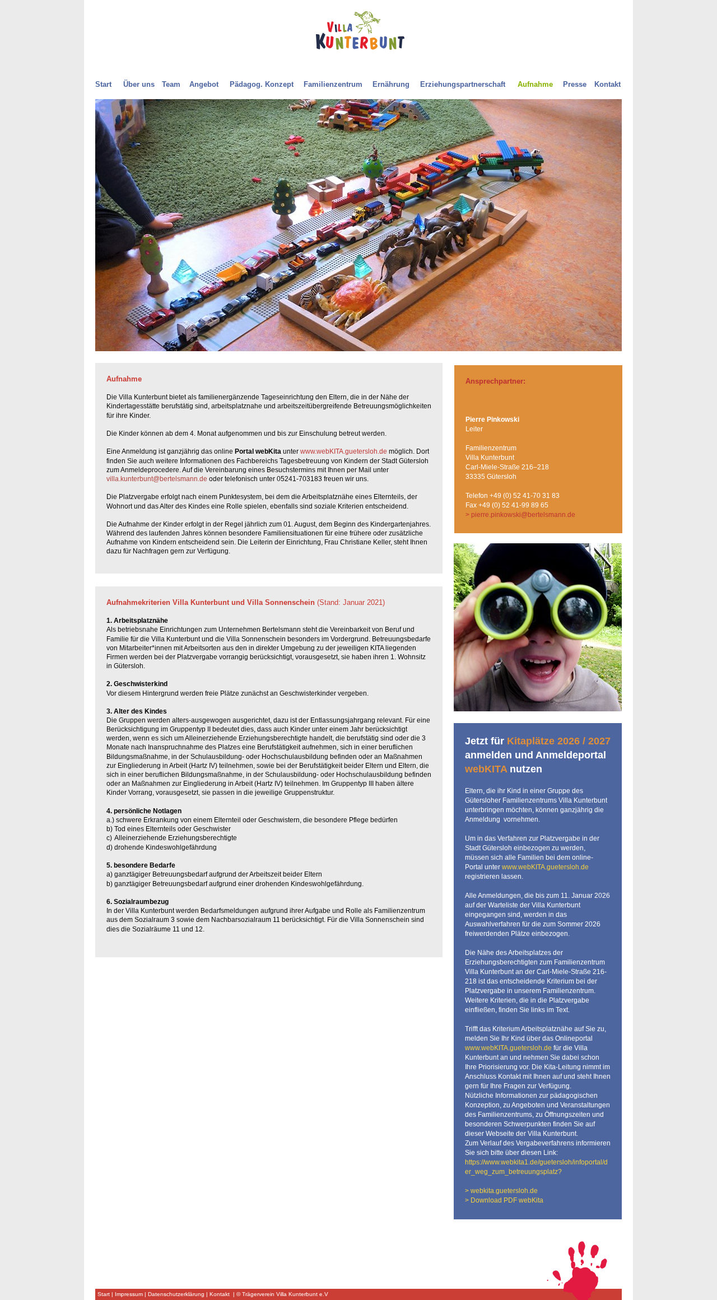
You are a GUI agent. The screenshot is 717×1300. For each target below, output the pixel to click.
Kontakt (219, 1294)
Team (171, 84)
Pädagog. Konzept (262, 84)
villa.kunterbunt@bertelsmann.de (156, 479)
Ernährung (391, 84)
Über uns (139, 84)
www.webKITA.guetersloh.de (343, 451)
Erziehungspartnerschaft (462, 84)
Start (103, 1294)
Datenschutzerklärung (176, 1294)
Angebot (203, 84)
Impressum (129, 1294)
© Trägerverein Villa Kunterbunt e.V (282, 1294)
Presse (574, 84)
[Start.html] (360, 47)
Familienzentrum (333, 84)
